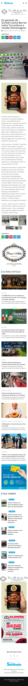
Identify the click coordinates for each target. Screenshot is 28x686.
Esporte (3, 390)
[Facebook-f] (10, 656)
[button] (3, 37)
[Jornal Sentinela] (8, 3)
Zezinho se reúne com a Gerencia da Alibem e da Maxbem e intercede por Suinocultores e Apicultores (15, 518)
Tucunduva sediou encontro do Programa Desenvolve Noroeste (14, 545)
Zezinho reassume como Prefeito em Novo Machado (15, 532)
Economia (11, 511)
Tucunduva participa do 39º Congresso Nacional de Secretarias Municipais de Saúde (13, 332)
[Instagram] (14, 656)
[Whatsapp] (17, 656)
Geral (8, 390)
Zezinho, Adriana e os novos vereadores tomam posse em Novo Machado (15, 504)
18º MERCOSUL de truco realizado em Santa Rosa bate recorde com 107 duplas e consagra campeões (14, 297)
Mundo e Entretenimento (15, 421)
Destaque (4, 293)
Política (3, 360)
